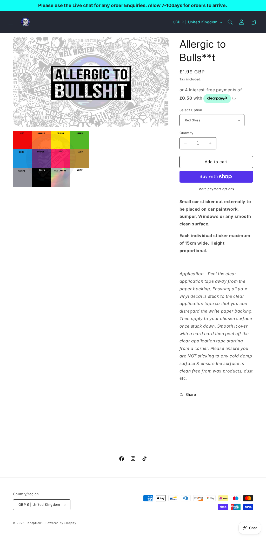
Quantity (186, 133)
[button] (11, 22)
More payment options (216, 189)
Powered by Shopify (60, 523)
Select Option (190, 110)
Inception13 (36, 523)
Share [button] (190, 394)
